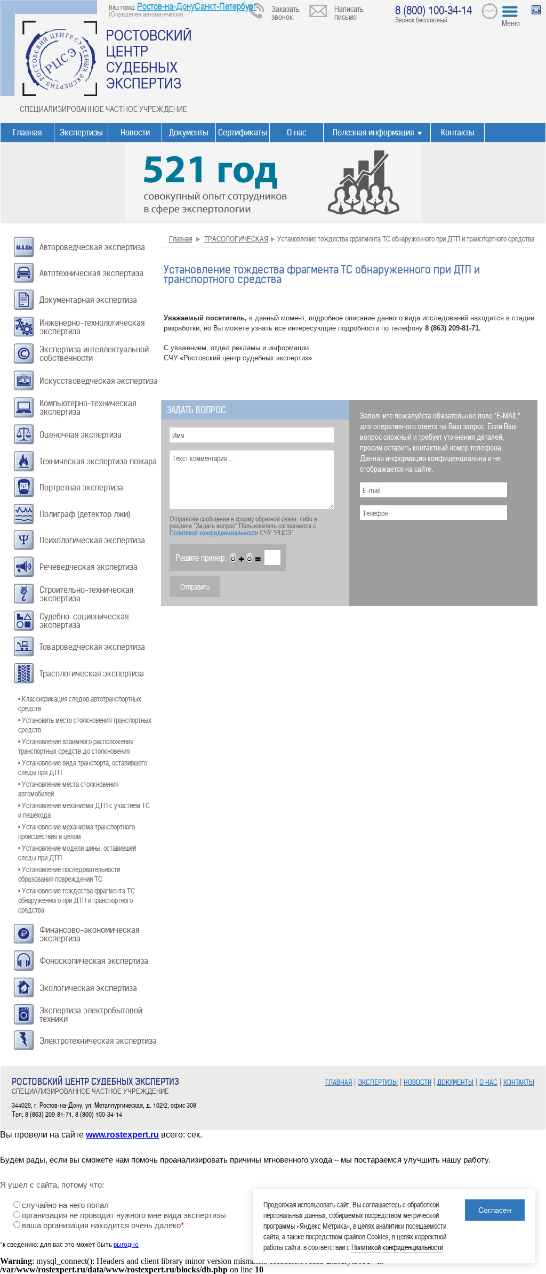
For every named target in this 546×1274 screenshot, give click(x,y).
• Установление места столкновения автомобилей (68, 789)
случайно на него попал (65, 1205)
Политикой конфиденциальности (214, 532)
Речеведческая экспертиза (88, 567)
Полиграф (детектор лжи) (84, 514)
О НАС (488, 1082)
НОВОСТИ (417, 1082)
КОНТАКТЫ (518, 1082)
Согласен (494, 1210)
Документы (188, 132)
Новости (135, 132)
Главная (27, 132)
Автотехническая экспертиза (91, 273)
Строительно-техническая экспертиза (86, 594)
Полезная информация (373, 132)
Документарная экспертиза (88, 300)
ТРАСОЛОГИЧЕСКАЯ (236, 238)
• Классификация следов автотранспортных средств (79, 703)
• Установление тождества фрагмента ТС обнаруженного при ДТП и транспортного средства (76, 900)
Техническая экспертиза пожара (98, 461)
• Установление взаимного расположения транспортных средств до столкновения (75, 746)
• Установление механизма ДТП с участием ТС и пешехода (84, 810)
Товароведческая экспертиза (92, 647)
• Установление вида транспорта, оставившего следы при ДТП (82, 767)
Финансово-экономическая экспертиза (89, 934)
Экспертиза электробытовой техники (90, 1014)
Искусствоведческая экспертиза (98, 381)
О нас (297, 132)
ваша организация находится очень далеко (103, 1225)
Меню (511, 23)
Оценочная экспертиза (80, 435)
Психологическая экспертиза (92, 540)
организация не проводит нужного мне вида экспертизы (124, 1215)
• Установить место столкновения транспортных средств (84, 725)
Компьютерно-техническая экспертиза (87, 407)
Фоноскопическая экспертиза (93, 961)
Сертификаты (242, 132)
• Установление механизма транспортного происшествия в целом (76, 831)
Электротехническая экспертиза (98, 1041)
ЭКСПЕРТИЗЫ (378, 1082)
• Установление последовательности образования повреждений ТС (69, 874)
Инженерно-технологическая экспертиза (91, 327)
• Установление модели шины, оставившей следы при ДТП (77, 852)
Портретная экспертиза (81, 487)
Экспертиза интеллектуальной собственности (94, 353)
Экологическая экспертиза (88, 988)
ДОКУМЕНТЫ (455, 1082)
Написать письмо (349, 12)
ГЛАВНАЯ (338, 1082)
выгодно (126, 1244)
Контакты (458, 132)
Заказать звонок (285, 12)
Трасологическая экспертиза (91, 673)
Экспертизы (81, 132)
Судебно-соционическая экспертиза (84, 620)
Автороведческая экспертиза (92, 247)
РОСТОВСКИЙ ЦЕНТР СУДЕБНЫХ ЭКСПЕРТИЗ (149, 59)
